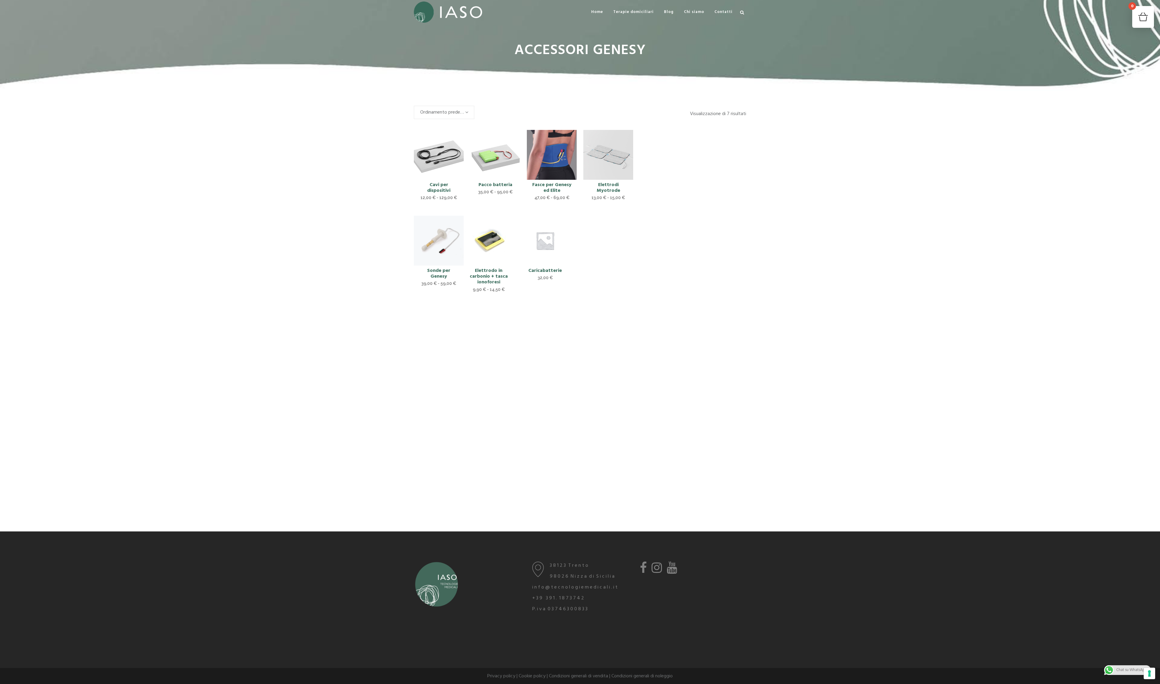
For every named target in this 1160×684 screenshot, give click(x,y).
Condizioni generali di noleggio (642, 676)
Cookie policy (532, 676)
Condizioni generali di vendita (578, 676)
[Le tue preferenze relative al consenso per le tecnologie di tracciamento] (1149, 673)
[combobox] (444, 112)
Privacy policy (501, 676)
